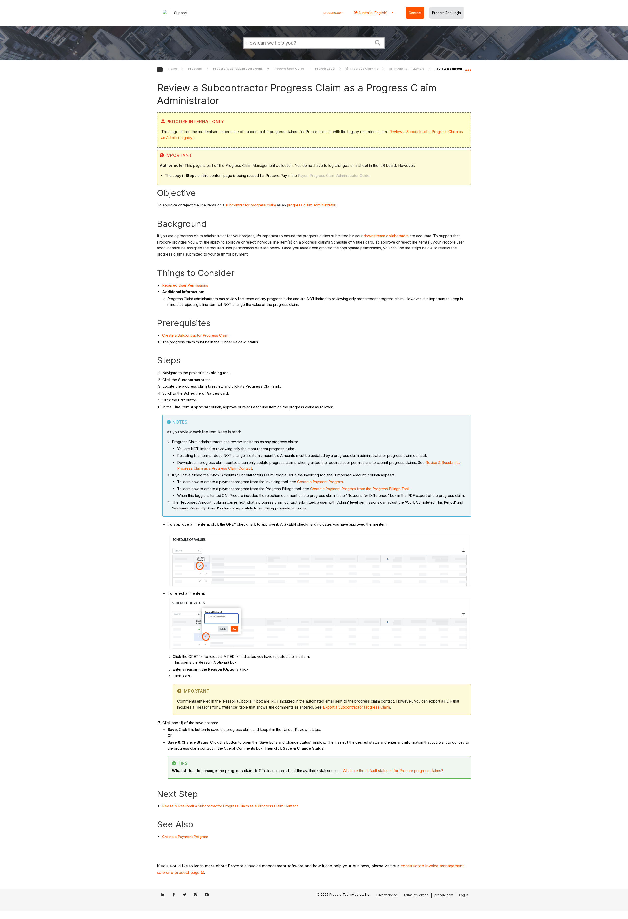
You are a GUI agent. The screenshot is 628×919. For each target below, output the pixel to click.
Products (195, 68)
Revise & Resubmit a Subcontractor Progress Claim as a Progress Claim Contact (230, 806)
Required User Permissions (185, 285)
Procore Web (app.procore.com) (238, 68)
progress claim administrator (311, 205)
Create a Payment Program (320, 482)
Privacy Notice (386, 895)
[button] (378, 42)
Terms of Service (415, 895)
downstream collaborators (386, 236)
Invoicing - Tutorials (409, 68)
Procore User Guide (289, 68)
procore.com (333, 12)
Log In (463, 895)
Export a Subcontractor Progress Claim (356, 707)
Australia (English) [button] (372, 13)
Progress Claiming (364, 68)
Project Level (325, 68)
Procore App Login (446, 13)
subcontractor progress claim (250, 205)
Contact (415, 13)
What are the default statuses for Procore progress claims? (393, 770)
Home (173, 68)
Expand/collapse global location (468, 68)
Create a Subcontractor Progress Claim (195, 335)
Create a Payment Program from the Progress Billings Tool (359, 488)
